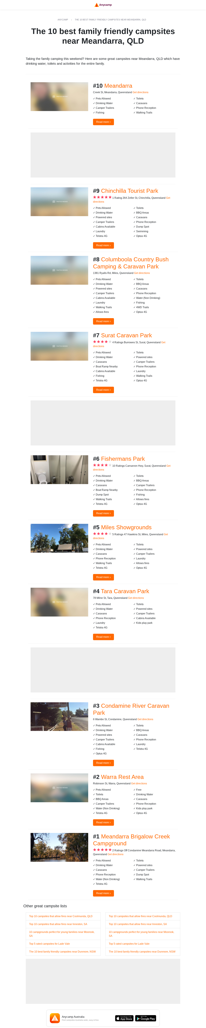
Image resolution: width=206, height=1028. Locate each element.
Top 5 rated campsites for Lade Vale (49, 943)
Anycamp (63, 20)
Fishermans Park (123, 458)
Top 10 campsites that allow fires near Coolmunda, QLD (61, 916)
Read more (103, 121)
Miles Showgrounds (126, 527)
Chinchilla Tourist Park (129, 190)
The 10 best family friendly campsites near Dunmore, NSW (62, 951)
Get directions (140, 92)
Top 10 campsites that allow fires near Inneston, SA (58, 924)
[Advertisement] (103, 155)
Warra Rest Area (122, 777)
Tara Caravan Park (125, 591)
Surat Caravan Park (126, 335)
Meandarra (118, 85)
